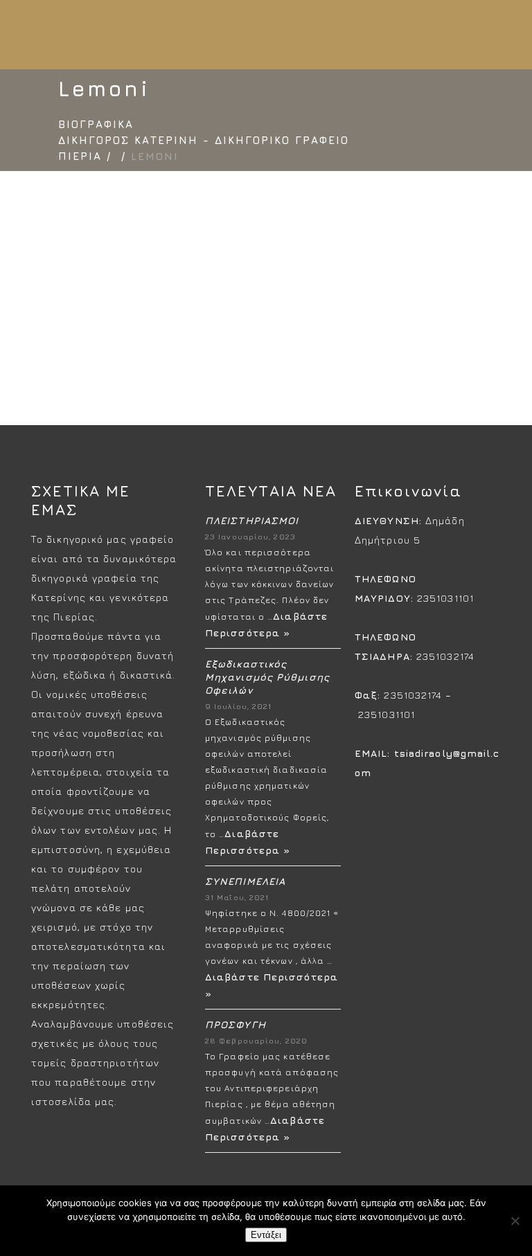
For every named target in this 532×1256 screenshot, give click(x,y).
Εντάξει (266, 1235)
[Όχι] (515, 1221)
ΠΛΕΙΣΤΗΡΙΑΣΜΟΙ (252, 520)
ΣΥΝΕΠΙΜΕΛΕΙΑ (245, 881)
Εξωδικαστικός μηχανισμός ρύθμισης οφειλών (267, 677)
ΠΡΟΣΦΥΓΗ (235, 1024)
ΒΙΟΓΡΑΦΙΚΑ (96, 124)
